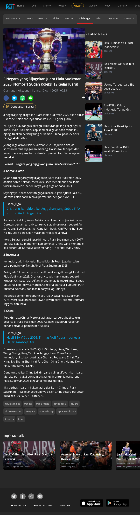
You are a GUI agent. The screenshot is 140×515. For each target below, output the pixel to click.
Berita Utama (13, 18)
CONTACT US (64, 505)
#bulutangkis (12, 403)
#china (28, 403)
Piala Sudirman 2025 (56, 115)
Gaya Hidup (113, 18)
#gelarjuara (43, 403)
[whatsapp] (22, 98)
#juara (74, 403)
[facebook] (6, 98)
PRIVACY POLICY (18, 505)
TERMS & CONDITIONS (42, 505)
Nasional (42, 18)
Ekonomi (69, 18)
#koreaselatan (13, 411)
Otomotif (129, 18)
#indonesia (60, 403)
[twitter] (14, 98)
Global (56, 18)
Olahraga (84, 18)
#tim (20, 419)
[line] (30, 98)
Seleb (98, 18)
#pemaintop (46, 411)
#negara (30, 411)
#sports (9, 419)
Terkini (29, 18)
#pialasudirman (67, 411)
